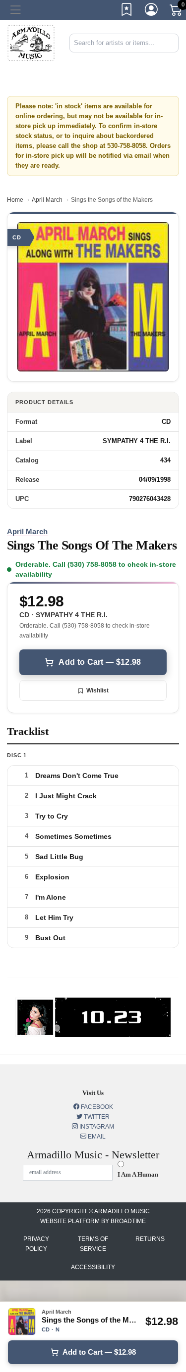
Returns (150, 1238)
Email (96, 1136)
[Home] (31, 42)
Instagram (96, 1126)
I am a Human (138, 1174)
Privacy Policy (36, 1243)
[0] (176, 12)
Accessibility (93, 1267)
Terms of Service (93, 1243)
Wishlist (97, 690)
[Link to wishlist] (127, 11)
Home (15, 199)
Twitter (96, 1116)
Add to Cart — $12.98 (100, 662)
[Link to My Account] (152, 11)
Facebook (96, 1106)
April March (47, 199)
